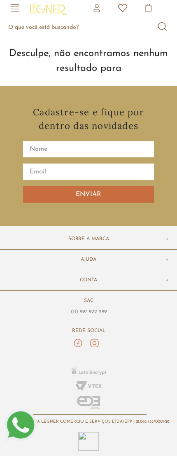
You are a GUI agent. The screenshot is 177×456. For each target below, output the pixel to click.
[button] (15, 9)
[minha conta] (97, 9)
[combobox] (88, 27)
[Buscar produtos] (162, 27)
